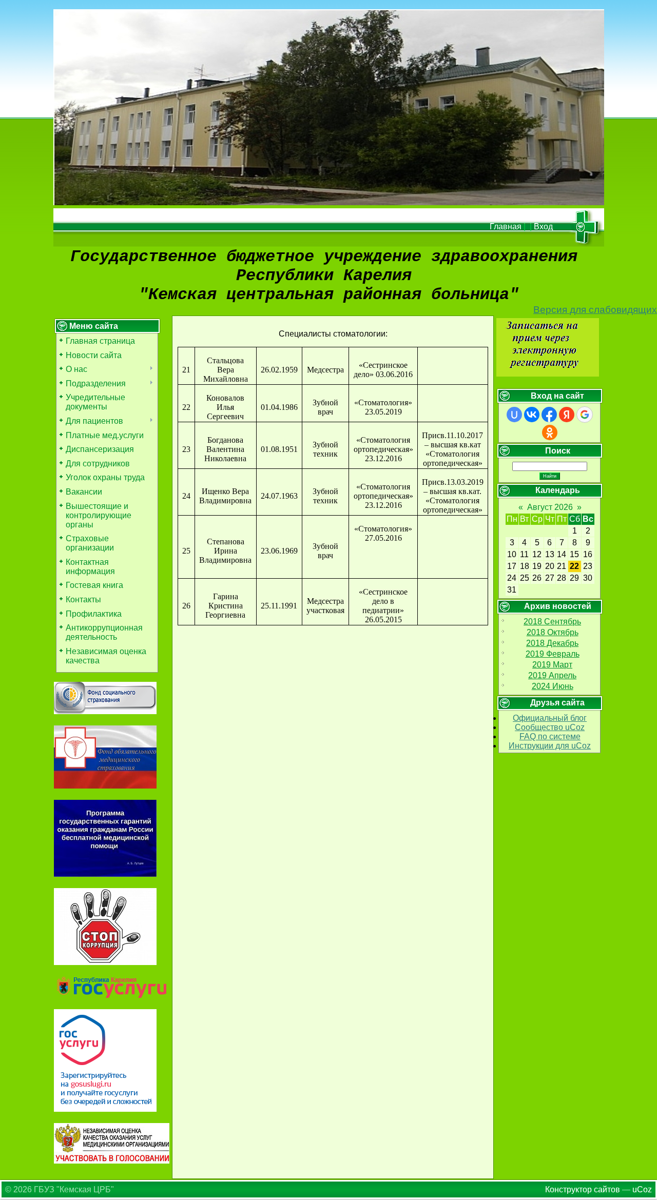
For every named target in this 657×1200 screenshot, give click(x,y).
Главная (505, 226)
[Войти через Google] (584, 414)
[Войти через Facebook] (549, 414)
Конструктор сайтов (582, 1189)
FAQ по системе (550, 736)
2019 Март (552, 664)
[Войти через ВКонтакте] (531, 414)
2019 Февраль (552, 654)
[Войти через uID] (514, 414)
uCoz (642, 1189)
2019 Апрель (552, 675)
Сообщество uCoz (550, 727)
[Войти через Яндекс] (566, 414)
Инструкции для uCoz (550, 745)
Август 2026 (550, 507)
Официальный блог (550, 718)
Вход (543, 226)
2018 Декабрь (552, 643)
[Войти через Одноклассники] (549, 432)
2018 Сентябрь (552, 621)
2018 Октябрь (552, 632)
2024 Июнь (552, 686)
